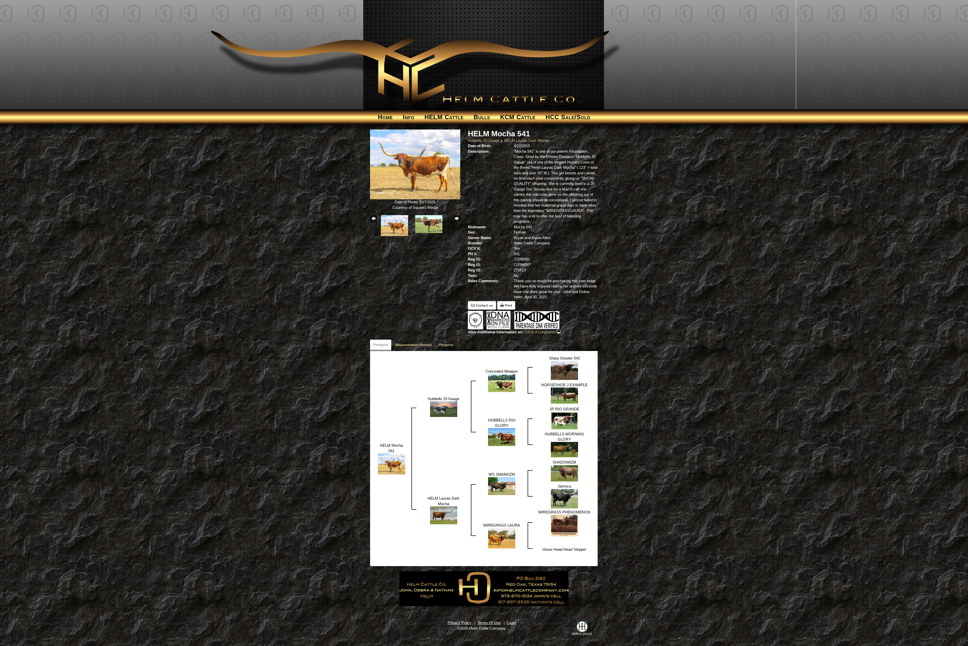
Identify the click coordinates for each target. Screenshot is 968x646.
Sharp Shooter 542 (564, 358)
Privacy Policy (459, 623)
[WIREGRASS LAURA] (501, 538)
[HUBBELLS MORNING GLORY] (564, 449)
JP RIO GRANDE (564, 409)
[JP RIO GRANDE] (564, 420)
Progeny (446, 345)
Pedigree (380, 345)
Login (511, 623)
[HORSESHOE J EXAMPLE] (564, 395)
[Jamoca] (564, 498)
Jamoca (564, 486)
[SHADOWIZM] (564, 473)
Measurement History (413, 345)
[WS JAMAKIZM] (501, 485)
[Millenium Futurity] (477, 319)
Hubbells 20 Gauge (483, 140)
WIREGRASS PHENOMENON (564, 512)
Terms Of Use (489, 623)
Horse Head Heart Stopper (564, 549)
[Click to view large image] (415, 164)
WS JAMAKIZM (502, 474)
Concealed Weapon (502, 371)
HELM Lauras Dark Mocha (526, 140)
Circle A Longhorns (540, 332)
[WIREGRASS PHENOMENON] (564, 525)
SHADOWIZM (564, 462)
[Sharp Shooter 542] (564, 370)
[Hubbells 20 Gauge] (443, 409)
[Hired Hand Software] (582, 628)
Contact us (484, 305)
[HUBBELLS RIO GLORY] (501, 437)
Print (508, 305)
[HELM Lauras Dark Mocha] (443, 515)
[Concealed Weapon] (501, 382)
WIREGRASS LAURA (501, 525)
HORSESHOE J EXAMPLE (564, 385)
